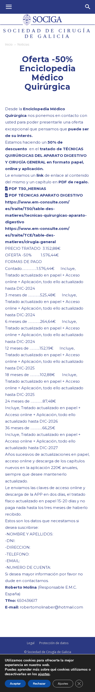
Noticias (23, 44)
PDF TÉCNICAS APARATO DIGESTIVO (45, 195)
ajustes (44, 674)
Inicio (9, 44)
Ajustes (63, 684)
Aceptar (15, 684)
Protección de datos (53, 643)
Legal (30, 643)
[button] (9, 7)
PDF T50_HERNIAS (27, 188)
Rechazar (39, 684)
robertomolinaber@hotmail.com (51, 607)
